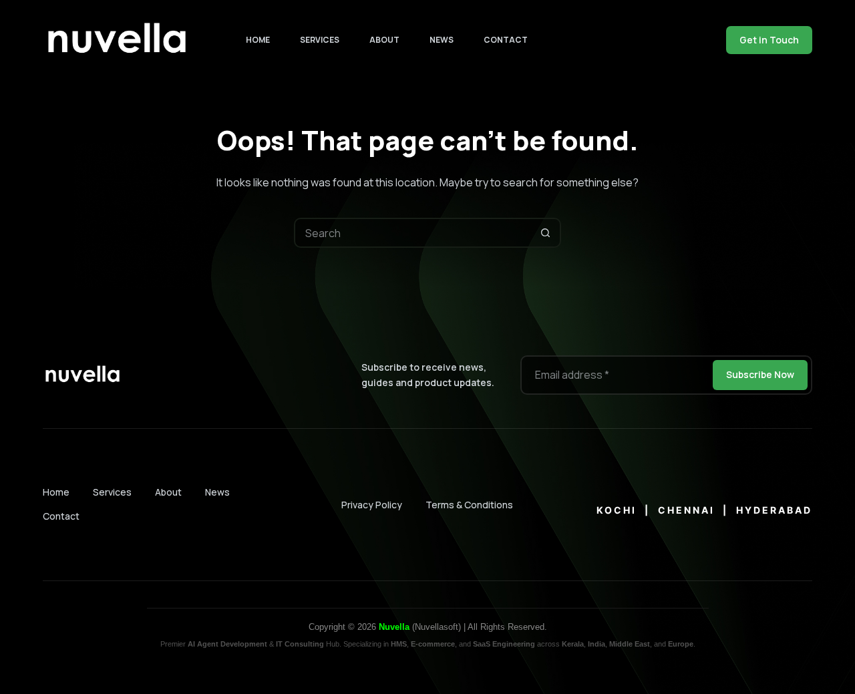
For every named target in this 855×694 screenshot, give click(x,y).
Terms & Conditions (469, 504)
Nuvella (394, 627)
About (384, 39)
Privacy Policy (371, 504)
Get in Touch (769, 39)
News (442, 39)
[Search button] (546, 233)
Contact (506, 39)
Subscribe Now (760, 374)
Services (319, 39)
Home (258, 39)
